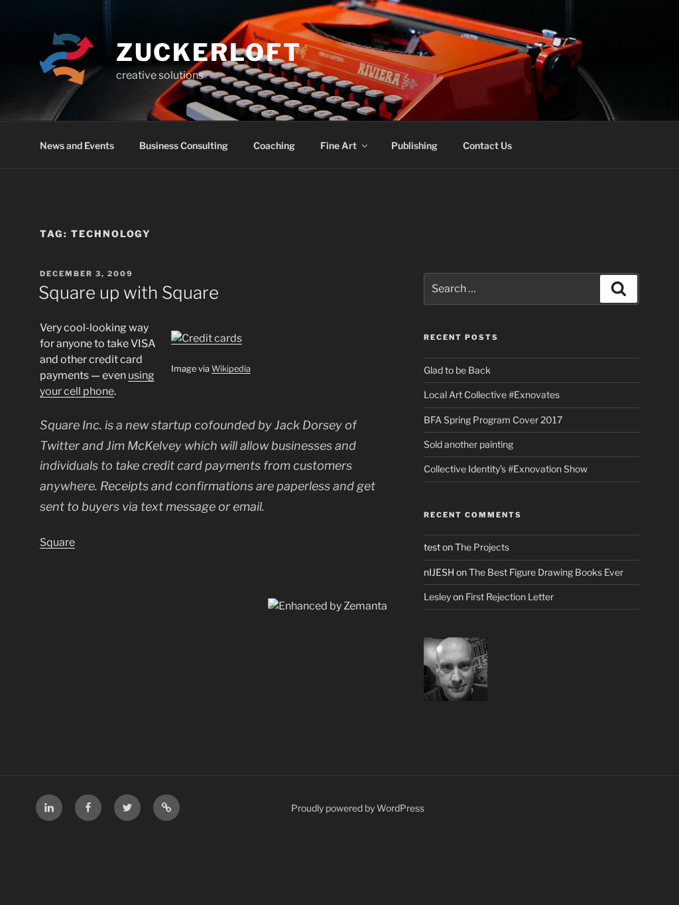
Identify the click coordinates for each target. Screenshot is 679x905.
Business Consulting (183, 145)
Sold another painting (468, 444)
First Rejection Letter (509, 596)
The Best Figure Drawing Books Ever (546, 572)
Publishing (414, 145)
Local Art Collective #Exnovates (492, 394)
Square (57, 542)
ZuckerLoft (209, 52)
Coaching (274, 145)
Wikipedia (231, 369)
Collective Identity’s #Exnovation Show (505, 468)
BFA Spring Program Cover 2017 (493, 419)
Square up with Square (128, 292)
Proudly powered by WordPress (357, 808)
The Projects (482, 547)
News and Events (77, 145)
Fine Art (338, 145)
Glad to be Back (457, 370)
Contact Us (487, 145)
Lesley (437, 596)
